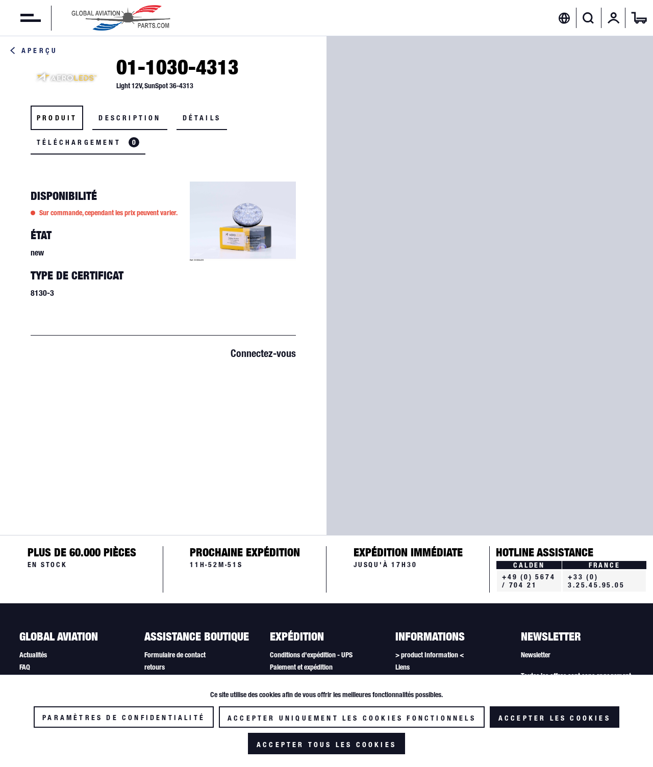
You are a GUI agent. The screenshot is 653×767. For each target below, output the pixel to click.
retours (154, 667)
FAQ (24, 667)
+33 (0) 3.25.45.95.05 (596, 581)
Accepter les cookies (554, 718)
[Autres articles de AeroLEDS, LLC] (66, 77)
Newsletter (535, 655)
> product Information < (429, 655)
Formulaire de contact (175, 655)
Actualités (33, 655)
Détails (202, 118)
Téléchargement (86, 142)
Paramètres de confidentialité (123, 717)
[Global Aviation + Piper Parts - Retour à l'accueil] (120, 18)
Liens (402, 667)
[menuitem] (20, 18)
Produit (57, 118)
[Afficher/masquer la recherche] (588, 18)
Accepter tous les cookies (326, 744)
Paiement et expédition (301, 667)
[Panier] (639, 18)
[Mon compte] (613, 18)
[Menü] (20, 18)
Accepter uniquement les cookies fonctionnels (352, 718)
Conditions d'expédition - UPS (311, 655)
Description (129, 118)
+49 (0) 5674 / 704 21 (529, 581)
